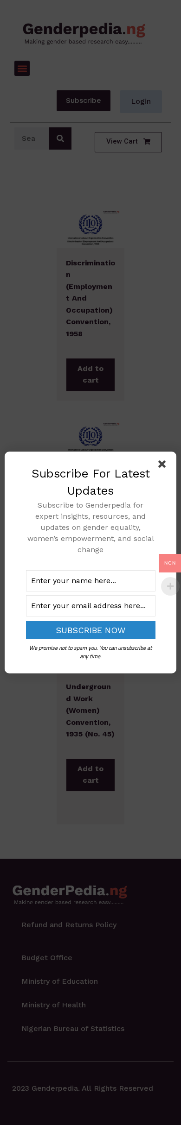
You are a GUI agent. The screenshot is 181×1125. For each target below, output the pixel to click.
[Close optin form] (163, 465)
